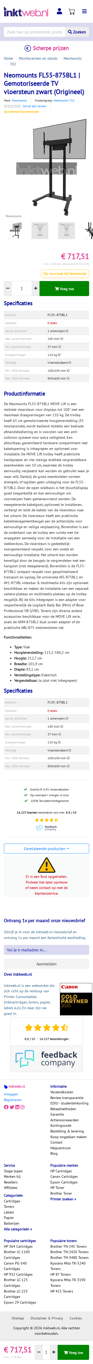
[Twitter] (12, 1107)
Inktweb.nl (17, 1086)
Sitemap (17, 1318)
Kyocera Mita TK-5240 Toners (68, 1266)
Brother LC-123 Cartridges (16, 1282)
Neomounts (19, 100)
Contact (56, 1142)
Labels (9, 1212)
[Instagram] (22, 1107)
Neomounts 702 (64, 100)
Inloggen (11, 1094)
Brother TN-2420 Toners (69, 1252)
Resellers (11, 1182)
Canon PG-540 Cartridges (15, 1266)
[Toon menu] (84, 11)
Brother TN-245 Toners (68, 1246)
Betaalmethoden (63, 1109)
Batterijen (11, 1223)
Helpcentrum (60, 1148)
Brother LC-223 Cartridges (16, 1294)
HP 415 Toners (61, 1291)
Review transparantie (66, 1097)
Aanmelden (46, 963)
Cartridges (12, 1201)
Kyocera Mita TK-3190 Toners (68, 1282)
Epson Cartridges (64, 1182)
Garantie (57, 1114)
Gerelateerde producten (45, 848)
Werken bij (12, 1176)
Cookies (75, 1318)
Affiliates (11, 1187)
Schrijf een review (34, 106)
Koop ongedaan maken (68, 1137)
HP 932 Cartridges (18, 1274)
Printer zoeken (62, 1199)
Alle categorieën (17, 1229)
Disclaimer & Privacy (46, 1318)
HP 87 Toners (60, 1274)
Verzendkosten (61, 1092)
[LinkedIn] (17, 1107)
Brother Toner (61, 1193)
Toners (9, 1206)
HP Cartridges (61, 1171)
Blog (54, 1153)
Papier (9, 1217)
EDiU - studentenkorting (69, 1103)
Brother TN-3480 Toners (69, 1257)
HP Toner (57, 1187)
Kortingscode (60, 1125)
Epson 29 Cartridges (20, 1302)
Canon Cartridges (64, 1176)
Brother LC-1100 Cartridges (17, 1255)
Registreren (13, 1099)
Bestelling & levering (67, 1131)
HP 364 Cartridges (18, 1246)
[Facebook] (6, 1107)
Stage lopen (13, 1171)
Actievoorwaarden (64, 1120)
